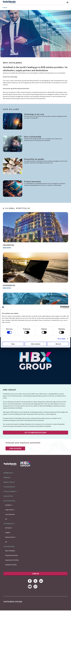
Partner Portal (9, 537)
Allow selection (35, 344)
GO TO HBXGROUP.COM (35, 433)
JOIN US (35, 574)
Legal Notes (8, 496)
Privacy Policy (9, 482)
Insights (7, 532)
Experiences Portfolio (12, 560)
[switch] (26, 332)
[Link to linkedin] (41, 581)
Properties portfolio (11, 555)
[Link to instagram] (35, 586)
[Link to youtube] (30, 586)
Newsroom (7, 473)
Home (5, 7)
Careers (6, 477)
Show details (61, 338)
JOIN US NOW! (15, 448)
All (6, 519)
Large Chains (9, 509)
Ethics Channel (9, 491)
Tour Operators (10, 514)
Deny (13, 344)
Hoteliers (8, 505)
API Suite (8, 528)
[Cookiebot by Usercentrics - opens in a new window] (61, 307)
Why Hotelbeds (10, 550)
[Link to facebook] (30, 581)
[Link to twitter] (35, 581)
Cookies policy (9, 487)
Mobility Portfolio (11, 564)
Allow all (58, 344)
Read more (7, 247)
